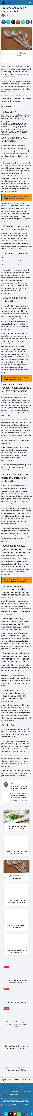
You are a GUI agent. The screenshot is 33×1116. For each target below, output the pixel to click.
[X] (13, 22)
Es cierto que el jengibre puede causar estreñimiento (16, 1098)
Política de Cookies (13, 1093)
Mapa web (19, 1091)
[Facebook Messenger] (8, 22)
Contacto (12, 1091)
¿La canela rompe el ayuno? (11, 1100)
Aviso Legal (4, 1091)
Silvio (6, 15)
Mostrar (14, 106)
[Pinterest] (18, 22)
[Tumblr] (28, 22)
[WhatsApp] (23, 22)
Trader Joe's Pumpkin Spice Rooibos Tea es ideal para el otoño (15, 1100)
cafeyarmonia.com (6, 1085)
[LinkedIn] (27, 1114)
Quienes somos (13, 1094)
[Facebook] (3, 22)
